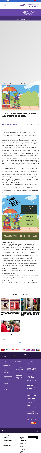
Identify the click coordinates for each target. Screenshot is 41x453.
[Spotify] (35, 6)
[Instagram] (28, 6)
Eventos (5, 83)
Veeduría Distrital (19, 375)
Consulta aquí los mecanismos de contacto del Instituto (31, 365)
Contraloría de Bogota (19, 364)
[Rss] (37, 439)
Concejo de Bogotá (19, 372)
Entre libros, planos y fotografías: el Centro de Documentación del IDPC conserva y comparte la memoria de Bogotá (30, 314)
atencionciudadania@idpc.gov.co (33, 390)
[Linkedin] (37, 6)
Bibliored (5, 385)
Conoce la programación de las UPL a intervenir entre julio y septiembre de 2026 (10, 313)
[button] (28, 124)
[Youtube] (32, 6)
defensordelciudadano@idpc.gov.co (33, 393)
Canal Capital (6, 383)
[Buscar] (39, 4)
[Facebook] (29, 6)
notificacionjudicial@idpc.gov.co (32, 413)
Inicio (2, 83)
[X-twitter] (31, 6)
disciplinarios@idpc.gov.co (31, 411)
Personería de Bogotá (19, 367)
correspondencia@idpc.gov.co (32, 400)
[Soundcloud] (34, 6)
